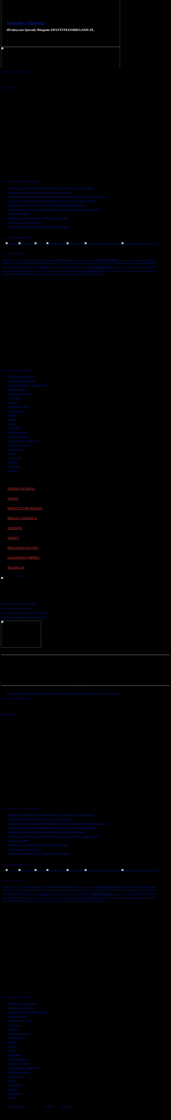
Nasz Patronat (102, 266)
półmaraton (92, 270)
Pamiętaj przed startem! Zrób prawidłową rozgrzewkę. (38, 226)
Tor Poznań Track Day (108, 693)
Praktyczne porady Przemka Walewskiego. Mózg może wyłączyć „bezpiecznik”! (53, 209)
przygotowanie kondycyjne (23, 441)
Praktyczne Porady (19, 436)
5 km (5, 259)
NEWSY (12, 415)
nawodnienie (117, 267)
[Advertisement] (81, 132)
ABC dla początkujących (22, 376)
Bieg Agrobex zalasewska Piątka (85, 260)
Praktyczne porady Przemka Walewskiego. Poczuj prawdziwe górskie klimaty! (52, 201)
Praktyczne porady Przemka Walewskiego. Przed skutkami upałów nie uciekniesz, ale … (58, 196)
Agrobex (18, 260)
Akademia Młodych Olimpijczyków (27, 385)
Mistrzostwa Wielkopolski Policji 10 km (73, 267)
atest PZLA (11, 693)
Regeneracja (15, 449)
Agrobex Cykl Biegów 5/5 (33, 260)
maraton (45, 267)
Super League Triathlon (109, 271)
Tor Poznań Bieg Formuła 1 (135, 271)
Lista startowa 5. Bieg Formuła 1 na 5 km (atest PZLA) (24, 617)
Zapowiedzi (14, 466)
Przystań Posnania (27, 271)
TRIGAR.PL (28, 274)
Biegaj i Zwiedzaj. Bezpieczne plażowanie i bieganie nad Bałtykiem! (46, 205)
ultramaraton (38, 274)
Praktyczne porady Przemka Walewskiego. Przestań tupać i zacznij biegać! (51, 188)
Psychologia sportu (19, 445)
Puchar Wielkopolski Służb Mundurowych (69, 271)
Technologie (15, 458)
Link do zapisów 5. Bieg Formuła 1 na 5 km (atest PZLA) (25, 613)
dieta (79, 263)
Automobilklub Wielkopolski (60, 260)
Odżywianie (14, 428)
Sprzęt (11, 453)
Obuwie (12, 419)
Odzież (12, 423)
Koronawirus (36, 267)
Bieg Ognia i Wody (27, 263)
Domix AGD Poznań (89, 263)
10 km (11, 260)
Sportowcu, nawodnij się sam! (25, 222)
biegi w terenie (13, 263)
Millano (54, 267)
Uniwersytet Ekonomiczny (51, 274)
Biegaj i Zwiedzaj (17, 389)
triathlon (17, 274)
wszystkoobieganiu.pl (70, 274)
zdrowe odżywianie (87, 274)
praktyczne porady (147, 267)
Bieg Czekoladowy (142, 260)
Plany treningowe (18, 432)
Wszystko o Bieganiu (26, 22)
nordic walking (126, 267)
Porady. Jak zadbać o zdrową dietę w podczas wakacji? (40, 192)
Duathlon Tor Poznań (104, 263)
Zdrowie (12, 471)
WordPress (48, 1106)
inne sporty (14, 398)
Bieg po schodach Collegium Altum (64, 263)
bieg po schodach (43, 263)
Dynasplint (118, 263)
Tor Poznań (122, 271)
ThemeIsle (65, 1106)
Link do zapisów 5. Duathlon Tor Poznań (18, 603)
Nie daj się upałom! (19, 214)
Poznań (134, 267)
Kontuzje (13, 402)
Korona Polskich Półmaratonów (135, 263)
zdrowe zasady (101, 274)
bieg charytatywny (125, 260)
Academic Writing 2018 (21, 381)
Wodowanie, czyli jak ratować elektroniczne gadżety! (38, 218)
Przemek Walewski (11, 271)
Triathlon (13, 462)
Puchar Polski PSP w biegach (43, 271)
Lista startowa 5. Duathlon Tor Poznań (17, 608)
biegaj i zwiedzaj (107, 260)
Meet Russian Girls (19, 406)
